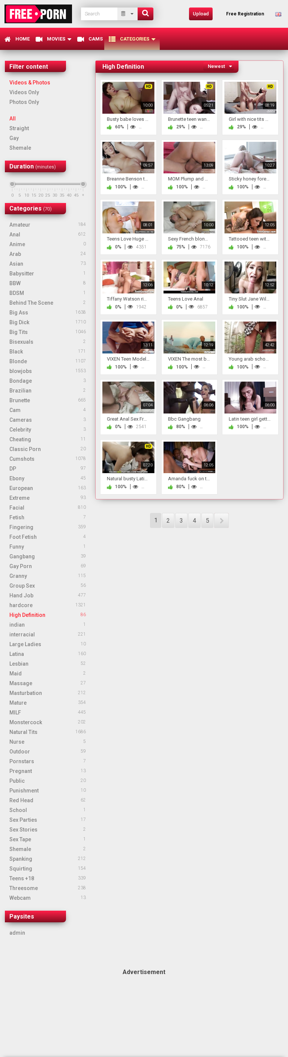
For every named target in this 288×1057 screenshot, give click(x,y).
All (12, 119)
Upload (201, 14)
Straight (19, 128)
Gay (14, 138)
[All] (127, 14)
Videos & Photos (29, 83)
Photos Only (24, 102)
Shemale (20, 148)
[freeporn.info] (40, 13)
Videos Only (24, 92)
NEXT (221, 520)
